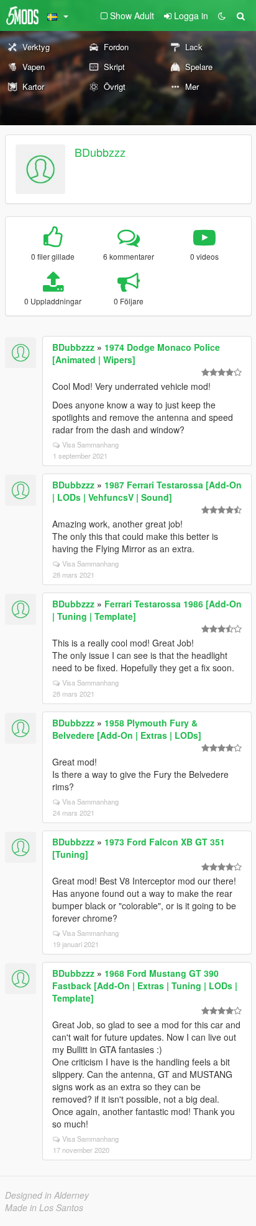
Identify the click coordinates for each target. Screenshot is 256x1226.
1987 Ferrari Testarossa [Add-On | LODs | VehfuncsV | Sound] (147, 490)
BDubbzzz (100, 152)
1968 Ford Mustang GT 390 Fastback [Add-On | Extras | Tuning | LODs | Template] (144, 985)
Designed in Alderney (47, 1195)
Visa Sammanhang (90, 444)
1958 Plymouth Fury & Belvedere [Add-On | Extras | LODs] (126, 729)
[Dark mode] (222, 15)
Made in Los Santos (44, 1207)
